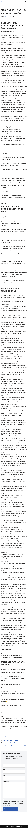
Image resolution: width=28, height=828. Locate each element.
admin (5, 16)
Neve (7, 826)
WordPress (19, 826)
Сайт (4, 775)
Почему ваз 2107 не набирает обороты (13, 742)
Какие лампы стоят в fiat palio (10, 740)
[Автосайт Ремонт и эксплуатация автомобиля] (5, 2)
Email (4, 769)
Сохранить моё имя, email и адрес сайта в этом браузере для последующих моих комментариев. (13, 803)
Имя (4, 763)
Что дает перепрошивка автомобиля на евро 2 (14, 745)
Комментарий (6, 781)
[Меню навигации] (25, 2)
